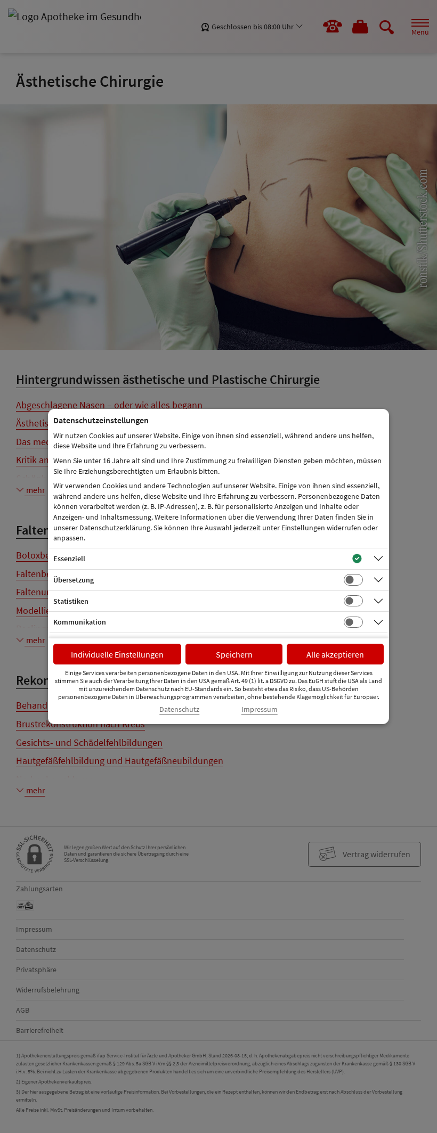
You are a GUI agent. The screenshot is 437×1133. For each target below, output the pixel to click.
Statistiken (70, 601)
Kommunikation (79, 622)
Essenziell (69, 558)
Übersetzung (73, 580)
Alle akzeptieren (335, 654)
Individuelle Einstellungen (117, 654)
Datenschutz (179, 709)
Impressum (259, 709)
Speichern (234, 654)
